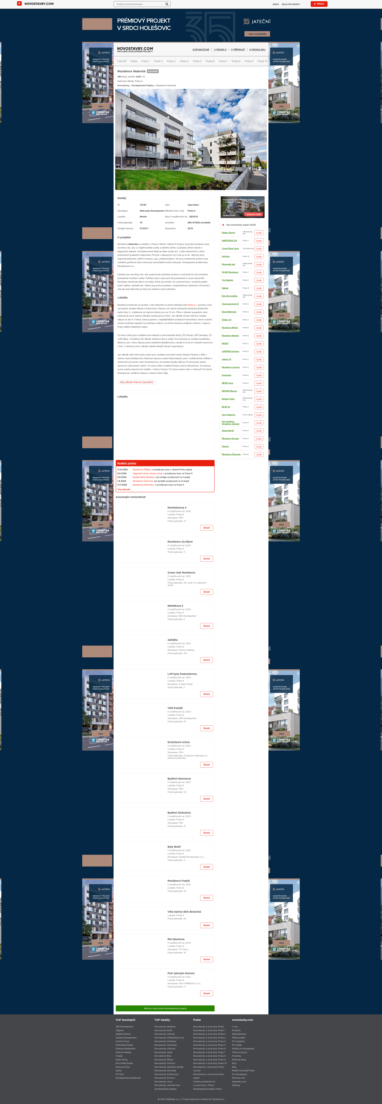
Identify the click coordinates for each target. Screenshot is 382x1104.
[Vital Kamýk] (141, 897)
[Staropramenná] (165, 839)
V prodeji (220, 49)
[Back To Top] (374, 1100)
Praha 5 (197, 61)
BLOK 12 (226, 303)
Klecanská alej (228, 477)
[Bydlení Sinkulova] (141, 1054)
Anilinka (225, 279)
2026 (188, 575)
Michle (129, 405)
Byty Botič (174, 1080)
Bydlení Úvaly (228, 311)
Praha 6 (210, 61)
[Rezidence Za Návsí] (141, 621)
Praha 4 (184, 61)
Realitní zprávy (291, 4)
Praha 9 (249, 61)
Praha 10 (262, 61)
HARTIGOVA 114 (229, 263)
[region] (165, 451)
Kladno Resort (228, 255)
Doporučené (201, 49)
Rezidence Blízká (230, 334)
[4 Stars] (169, 96)
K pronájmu (257, 49)
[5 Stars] (184, 96)
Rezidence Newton (230, 437)
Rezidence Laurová (230, 295)
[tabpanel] (191, 163)
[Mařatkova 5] (141, 740)
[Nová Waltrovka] (165, 682)
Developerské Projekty (143, 111)
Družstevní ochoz (178, 923)
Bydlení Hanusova (179, 961)
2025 (188, 613)
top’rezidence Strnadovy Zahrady (230, 374)
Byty (122, 405)
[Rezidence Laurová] (165, 519)
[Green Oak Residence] (141, 659)
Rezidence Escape (230, 461)
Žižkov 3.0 (226, 406)
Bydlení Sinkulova (178, 1041)
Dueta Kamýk (228, 453)
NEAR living (227, 398)
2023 (188, 926)
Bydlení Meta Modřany (144, 499)
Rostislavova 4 (177, 571)
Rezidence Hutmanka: (143, 507)
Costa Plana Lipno (230, 271)
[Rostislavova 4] (141, 583)
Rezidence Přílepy (141, 492)
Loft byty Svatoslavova (182, 804)
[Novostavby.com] (39, 3)
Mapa (276, 4)
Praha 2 (158, 61)
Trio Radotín (227, 421)
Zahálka (172, 766)
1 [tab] (189, 209)
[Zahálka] (191, 69)
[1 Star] (124, 96)
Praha (134, 61)
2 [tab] (192, 209)
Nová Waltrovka (229, 326)
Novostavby (123, 111)
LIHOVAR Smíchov (230, 413)
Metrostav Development (152, 233)
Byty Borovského (230, 429)
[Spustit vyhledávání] (167, 4)
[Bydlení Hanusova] (141, 973)
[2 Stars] (139, 96)
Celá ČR (121, 61)
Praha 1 (145, 61)
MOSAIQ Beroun (229, 390)
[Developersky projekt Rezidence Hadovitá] (191, 163)
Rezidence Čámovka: (143, 503)
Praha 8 (236, 61)
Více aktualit (124, 512)
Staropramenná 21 (230, 366)
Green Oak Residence (181, 647)
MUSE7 (225, 382)
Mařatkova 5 (176, 728)
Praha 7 (223, 61)
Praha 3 (171, 61)
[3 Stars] (154, 96)
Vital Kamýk (175, 885)
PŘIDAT (320, 4)
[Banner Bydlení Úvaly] (243, 220)
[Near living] (165, 996)
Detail (206, 595)
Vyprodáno (153, 85)
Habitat (225, 342)
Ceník (259, 255)
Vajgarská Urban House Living (147, 496)
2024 (188, 769)
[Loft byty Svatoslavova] (141, 816)
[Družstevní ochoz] (141, 935)
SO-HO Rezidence (230, 358)
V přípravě (238, 49)
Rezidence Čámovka (231, 318)
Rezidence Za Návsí (180, 609)
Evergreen (226, 469)
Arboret (225, 445)
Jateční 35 (226, 287)
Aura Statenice (228, 350)
